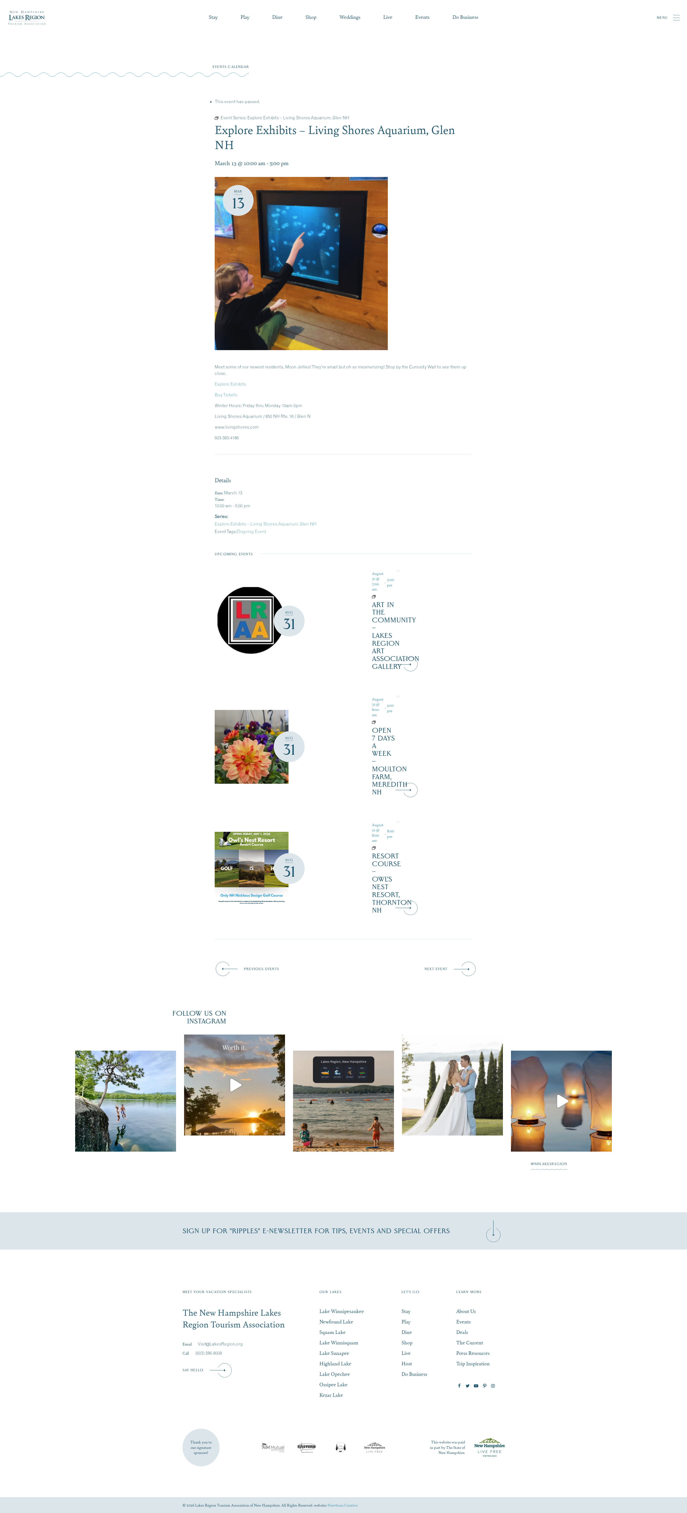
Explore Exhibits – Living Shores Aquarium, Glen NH (265, 524)
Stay (213, 16)
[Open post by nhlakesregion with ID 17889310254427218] (343, 1085)
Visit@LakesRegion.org (220, 1344)
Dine (277, 16)
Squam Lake (332, 1332)
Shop (310, 16)
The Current (469, 1342)
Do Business (465, 16)
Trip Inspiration (473, 1363)
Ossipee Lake (333, 1384)
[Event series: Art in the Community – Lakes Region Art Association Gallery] (383, 596)
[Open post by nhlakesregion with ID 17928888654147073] (125, 1085)
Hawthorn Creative (342, 1505)
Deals (462, 1332)
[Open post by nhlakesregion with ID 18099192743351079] (561, 1085)
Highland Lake (335, 1363)
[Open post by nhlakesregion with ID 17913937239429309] (452, 1101)
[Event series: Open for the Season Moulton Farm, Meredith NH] (383, 722)
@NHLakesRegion (549, 1164)
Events (422, 16)
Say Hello (193, 1370)
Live (387, 16)
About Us (466, 1311)
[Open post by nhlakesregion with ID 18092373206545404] (234, 1101)
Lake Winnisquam (338, 1342)
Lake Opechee (334, 1373)
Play (244, 16)
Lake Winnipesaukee (341, 1311)
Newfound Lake (336, 1321)
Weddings (349, 16)
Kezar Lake (331, 1394)
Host (406, 1363)
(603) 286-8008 (208, 1353)
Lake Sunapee (334, 1352)
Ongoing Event (251, 531)
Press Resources (473, 1352)
